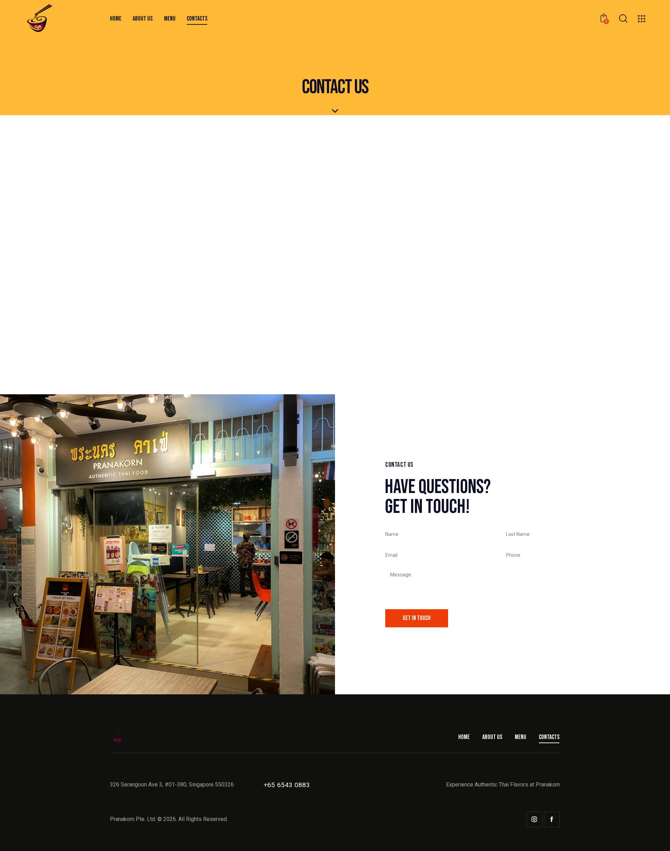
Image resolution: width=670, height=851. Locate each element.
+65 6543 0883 (286, 785)
